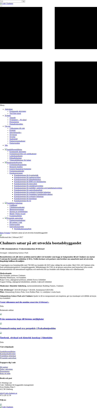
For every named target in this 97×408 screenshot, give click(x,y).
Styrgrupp (13, 135)
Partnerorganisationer (17, 141)
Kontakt (12, 130)
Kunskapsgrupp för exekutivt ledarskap (29, 196)
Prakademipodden (16, 124)
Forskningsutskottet (16, 171)
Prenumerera (14, 122)
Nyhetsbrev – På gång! (18, 120)
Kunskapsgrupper (16, 173)
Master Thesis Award (17, 214)
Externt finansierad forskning (20, 169)
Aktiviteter (9, 109)
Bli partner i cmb (15, 222)
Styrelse (12, 137)
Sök (6, 145)
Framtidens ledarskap (8, 356)
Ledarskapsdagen (15, 156)
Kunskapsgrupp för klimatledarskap (27, 179)
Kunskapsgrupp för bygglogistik (26, 175)
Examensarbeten (15, 216)
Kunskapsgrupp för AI (22, 201)
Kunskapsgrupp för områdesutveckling (28, 186)
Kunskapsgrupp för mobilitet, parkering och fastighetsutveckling (38, 188)
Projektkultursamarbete (22, 229)
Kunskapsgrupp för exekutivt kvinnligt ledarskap (32, 192)
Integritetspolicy (15, 133)
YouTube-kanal (15, 113)
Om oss (7, 126)
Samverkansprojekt (16, 227)
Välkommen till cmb (17, 128)
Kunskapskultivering (7, 354)
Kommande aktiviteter (17, 111)
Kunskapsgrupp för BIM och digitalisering (30, 182)
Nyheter (8, 116)
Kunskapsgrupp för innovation (25, 184)
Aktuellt (12, 118)
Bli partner (4, 367)
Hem (2, 233)
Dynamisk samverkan (8, 358)
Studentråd (13, 139)
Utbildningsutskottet (16, 207)
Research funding (16, 167)
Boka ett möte (5, 373)
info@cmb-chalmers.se (8, 393)
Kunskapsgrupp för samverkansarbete (28, 190)
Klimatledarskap (15, 158)
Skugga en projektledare (18, 212)
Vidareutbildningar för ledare (20, 160)
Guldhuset (13, 205)
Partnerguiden (14, 143)
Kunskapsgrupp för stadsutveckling (27, 177)
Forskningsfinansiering (17, 165)
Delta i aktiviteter (6, 369)
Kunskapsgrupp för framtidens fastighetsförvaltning (33, 194)
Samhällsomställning (7, 352)
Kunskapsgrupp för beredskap (25, 199)
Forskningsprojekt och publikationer (22, 154)
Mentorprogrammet (16, 209)
